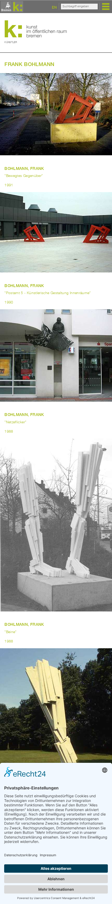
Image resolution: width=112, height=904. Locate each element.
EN (54, 7)
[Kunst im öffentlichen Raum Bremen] (11, 7)
